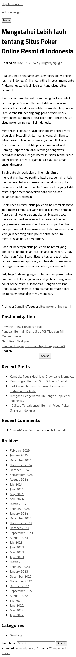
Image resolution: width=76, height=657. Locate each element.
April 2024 (17, 498)
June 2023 (17, 547)
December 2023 (21, 518)
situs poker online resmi (55, 306)
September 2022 (21, 590)
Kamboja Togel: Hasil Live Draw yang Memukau (42, 376)
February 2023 (20, 566)
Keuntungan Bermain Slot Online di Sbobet (39, 381)
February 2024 (20, 508)
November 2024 (21, 465)
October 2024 (19, 469)
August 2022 (19, 595)
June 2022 (17, 605)
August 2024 (19, 479)
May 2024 (17, 494)
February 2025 (20, 450)
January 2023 (19, 571)
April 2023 (17, 557)
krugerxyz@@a (51, 62)
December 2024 (21, 460)
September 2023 (21, 532)
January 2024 (19, 513)
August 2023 (19, 537)
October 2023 (19, 527)
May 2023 (17, 552)
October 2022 (19, 586)
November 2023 (21, 523)
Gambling (21, 306)
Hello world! (58, 430)
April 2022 (17, 615)
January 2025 (19, 455)
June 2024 (17, 489)
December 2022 (21, 576)
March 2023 (18, 561)
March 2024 (18, 503)
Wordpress (26, 648)
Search (7, 350)
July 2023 (16, 542)
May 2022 (17, 610)
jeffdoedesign (11, 12)
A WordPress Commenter (27, 430)
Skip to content (12, 4)
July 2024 (16, 484)
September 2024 (21, 474)
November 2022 (21, 581)
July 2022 (16, 600)
